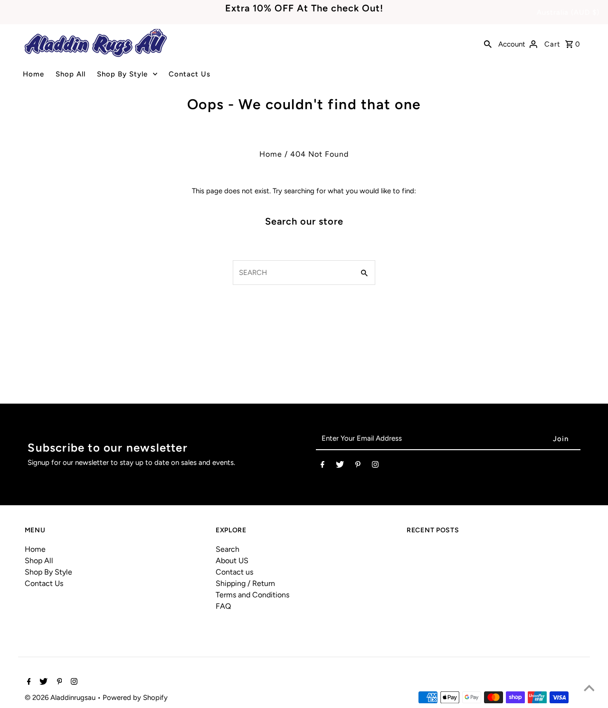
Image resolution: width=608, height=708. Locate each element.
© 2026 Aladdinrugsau (61, 697)
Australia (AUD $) (568, 12)
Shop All (71, 74)
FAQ (223, 606)
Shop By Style (122, 74)
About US (232, 560)
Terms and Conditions (252, 594)
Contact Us (189, 74)
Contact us (234, 571)
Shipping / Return (245, 583)
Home (33, 74)
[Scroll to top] (589, 689)
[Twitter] (340, 466)
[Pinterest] (358, 466)
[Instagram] (375, 466)
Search (227, 549)
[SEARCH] (488, 43)
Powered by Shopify (135, 697)
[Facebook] (322, 466)
